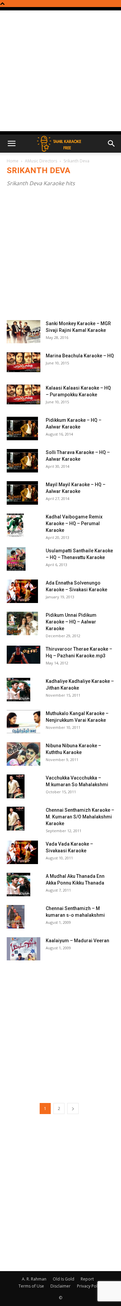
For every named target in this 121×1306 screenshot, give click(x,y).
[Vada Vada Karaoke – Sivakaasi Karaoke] (22, 852)
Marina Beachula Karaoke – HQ (80, 355)
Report (87, 1279)
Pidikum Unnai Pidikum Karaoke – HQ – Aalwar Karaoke (71, 621)
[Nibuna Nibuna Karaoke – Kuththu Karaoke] (23, 754)
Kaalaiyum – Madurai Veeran (77, 940)
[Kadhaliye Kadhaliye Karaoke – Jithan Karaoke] (18, 689)
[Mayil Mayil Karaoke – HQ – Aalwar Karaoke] (22, 493)
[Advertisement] (60, 70)
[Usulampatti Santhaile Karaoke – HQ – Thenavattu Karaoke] (16, 559)
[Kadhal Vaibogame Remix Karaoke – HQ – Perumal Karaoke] (15, 525)
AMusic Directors (41, 161)
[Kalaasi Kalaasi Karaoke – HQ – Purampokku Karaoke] (23, 394)
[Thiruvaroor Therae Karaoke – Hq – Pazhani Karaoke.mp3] (23, 655)
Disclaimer (60, 1286)
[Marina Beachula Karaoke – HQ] (23, 362)
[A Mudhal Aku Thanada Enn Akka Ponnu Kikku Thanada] (18, 884)
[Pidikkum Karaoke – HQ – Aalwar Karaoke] (22, 428)
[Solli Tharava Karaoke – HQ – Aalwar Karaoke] (22, 460)
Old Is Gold (63, 1279)
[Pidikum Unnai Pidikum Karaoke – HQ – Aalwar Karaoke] (22, 623)
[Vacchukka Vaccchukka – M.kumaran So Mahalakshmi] (16, 786)
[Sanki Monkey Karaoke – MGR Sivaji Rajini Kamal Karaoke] (23, 331)
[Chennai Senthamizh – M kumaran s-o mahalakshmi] (16, 916)
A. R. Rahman (34, 1279)
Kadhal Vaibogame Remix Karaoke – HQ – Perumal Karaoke (74, 523)
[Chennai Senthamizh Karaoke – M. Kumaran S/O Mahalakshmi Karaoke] (16, 819)
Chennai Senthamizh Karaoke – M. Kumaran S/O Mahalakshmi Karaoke (80, 816)
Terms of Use (31, 1286)
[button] (11, 144)
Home (12, 161)
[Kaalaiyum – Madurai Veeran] (23, 948)
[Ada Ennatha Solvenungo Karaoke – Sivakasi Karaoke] (22, 591)
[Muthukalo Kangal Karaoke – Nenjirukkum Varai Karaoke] (23, 721)
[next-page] (73, 1108)
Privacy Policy (90, 1286)
